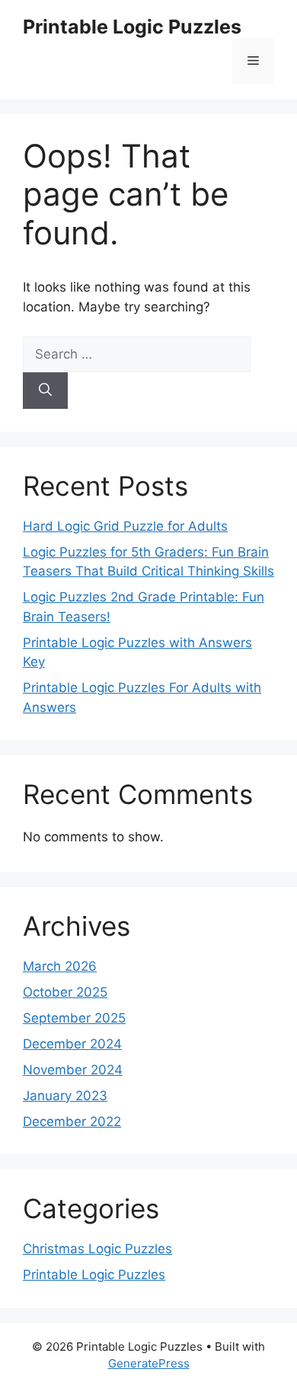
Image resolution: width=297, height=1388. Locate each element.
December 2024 (72, 1043)
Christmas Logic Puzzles (97, 1248)
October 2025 (65, 992)
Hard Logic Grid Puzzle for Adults (125, 526)
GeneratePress (149, 1363)
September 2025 (74, 1018)
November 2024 (73, 1069)
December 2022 (72, 1121)
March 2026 (60, 966)
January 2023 (65, 1095)
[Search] (45, 390)
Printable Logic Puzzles (132, 26)
